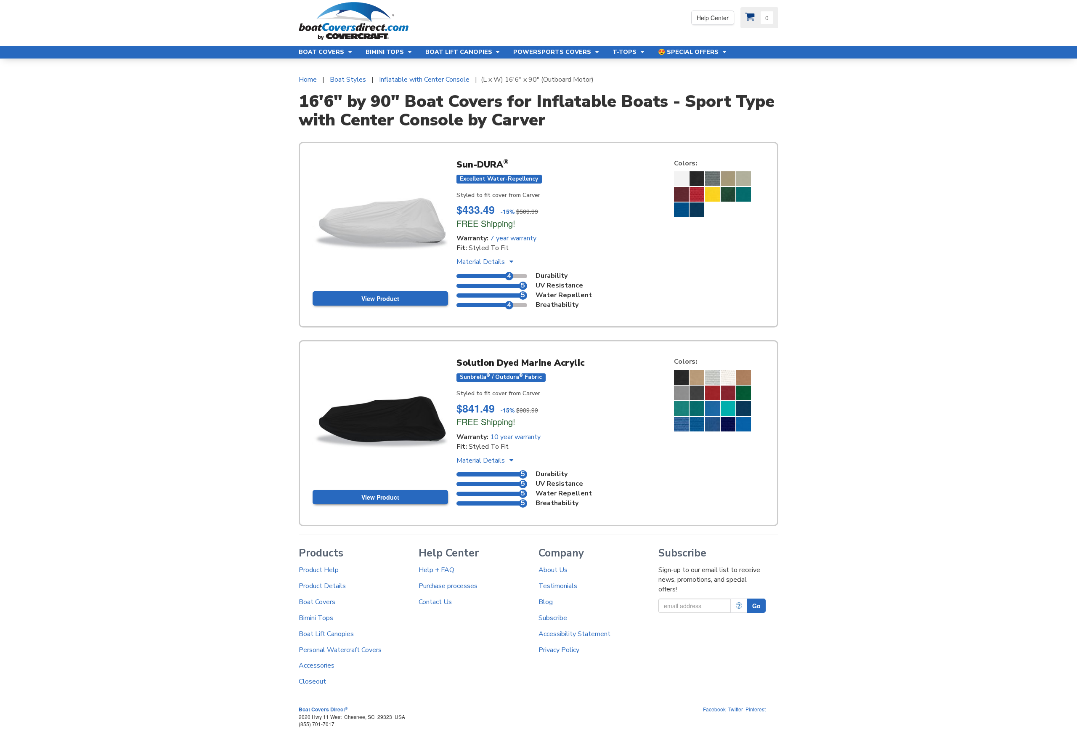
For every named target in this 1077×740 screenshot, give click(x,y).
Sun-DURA (482, 164)
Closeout (312, 681)
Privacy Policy (558, 650)
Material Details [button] (481, 261)
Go (756, 606)
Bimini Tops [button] (386, 52)
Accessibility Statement (574, 634)
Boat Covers (317, 602)
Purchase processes (448, 586)
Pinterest (755, 709)
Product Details (322, 586)
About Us (553, 570)
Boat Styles (348, 79)
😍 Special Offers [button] (689, 52)
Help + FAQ (436, 570)
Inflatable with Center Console (424, 79)
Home (308, 79)
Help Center (713, 17)
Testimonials (557, 586)
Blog (545, 602)
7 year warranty (513, 238)
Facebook (714, 709)
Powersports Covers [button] (553, 52)
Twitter (735, 709)
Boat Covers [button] (322, 52)
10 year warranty (515, 437)
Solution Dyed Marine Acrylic (520, 363)
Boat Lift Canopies (326, 634)
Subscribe (552, 618)
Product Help (319, 570)
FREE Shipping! (485, 223)
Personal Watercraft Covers (340, 650)
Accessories (316, 665)
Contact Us (435, 602)
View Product (380, 298)
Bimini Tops (316, 618)
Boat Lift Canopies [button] (459, 52)
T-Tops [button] (625, 52)
